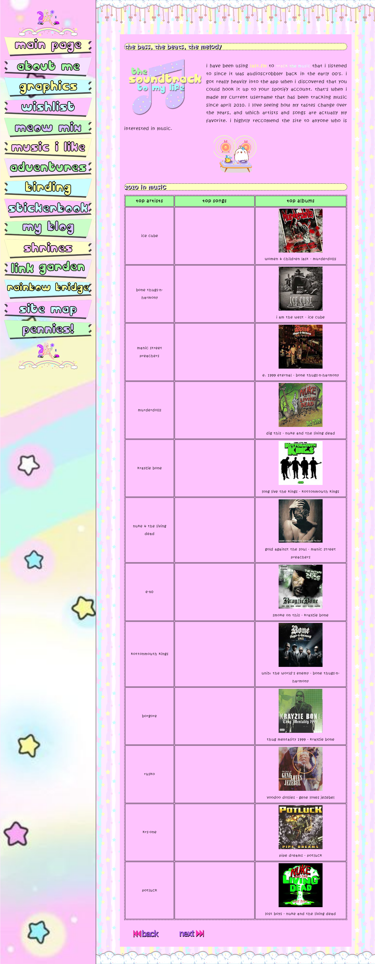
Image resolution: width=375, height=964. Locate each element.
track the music (293, 66)
